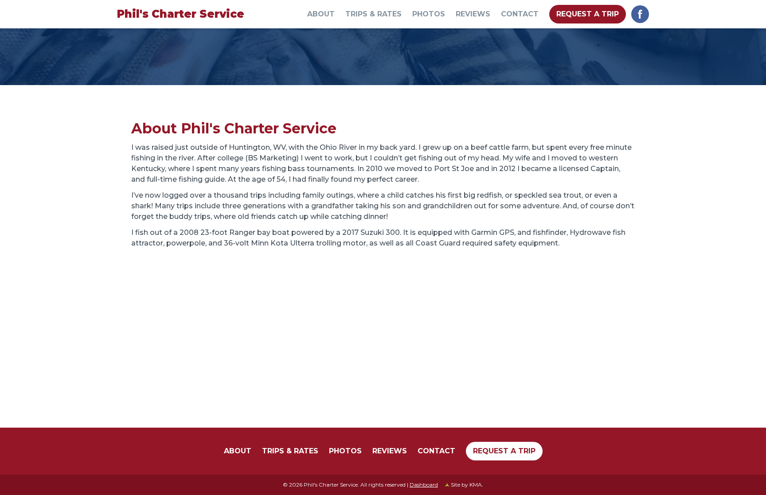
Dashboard (424, 484)
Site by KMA (466, 484)
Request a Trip (587, 14)
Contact (520, 14)
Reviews (473, 14)
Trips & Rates (373, 14)
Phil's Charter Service (180, 14)
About (321, 14)
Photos (428, 14)
